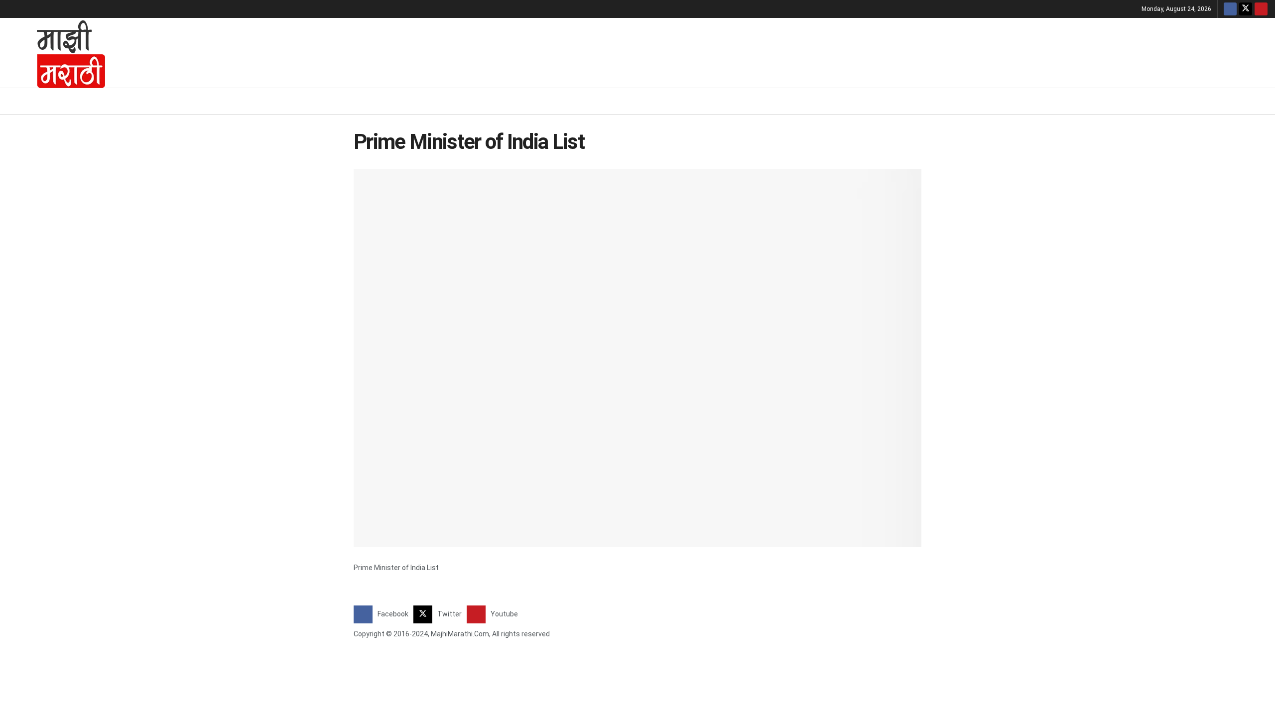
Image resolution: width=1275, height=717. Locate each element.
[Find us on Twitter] (1245, 9)
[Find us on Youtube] (1261, 9)
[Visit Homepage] (57, 52)
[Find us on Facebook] (1230, 9)
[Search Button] (1264, 101)
